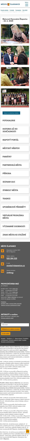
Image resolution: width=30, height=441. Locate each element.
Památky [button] (7, 157)
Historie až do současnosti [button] (10, 130)
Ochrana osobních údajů (7, 318)
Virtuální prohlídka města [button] (13, 216)
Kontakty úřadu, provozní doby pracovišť (11, 303)
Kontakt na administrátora (7, 341)
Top (27, 431)
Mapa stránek (18, 338)
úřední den (15, 288)
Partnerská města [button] (12, 165)
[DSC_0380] (15, 56)
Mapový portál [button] (11, 140)
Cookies (24, 340)
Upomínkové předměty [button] (14, 207)
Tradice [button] (6, 199)
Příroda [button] (7, 174)
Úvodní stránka (4, 10)
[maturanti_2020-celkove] (15, 99)
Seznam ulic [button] (9, 182)
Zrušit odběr (5, 333)
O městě (12, 10)
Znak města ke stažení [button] (14, 235)
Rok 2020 (24, 10)
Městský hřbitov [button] (11, 148)
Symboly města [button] (10, 190)
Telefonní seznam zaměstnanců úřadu (10, 305)
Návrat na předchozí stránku (11, 113)
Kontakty (3, 338)
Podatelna (3, 302)
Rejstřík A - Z (10, 338)
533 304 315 (12, 258)
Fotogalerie (18, 10)
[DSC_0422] (15, 35)
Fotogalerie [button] (9, 121)
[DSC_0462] (15, 78)
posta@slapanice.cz (16, 265)
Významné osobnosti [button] (14, 226)
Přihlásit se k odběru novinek (11, 329)
